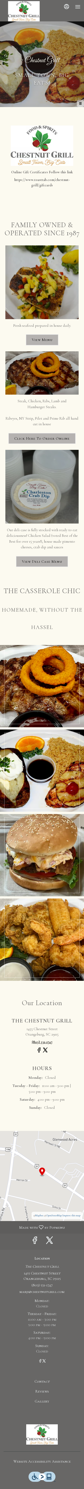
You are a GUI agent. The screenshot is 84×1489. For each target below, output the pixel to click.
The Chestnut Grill (42, 1434)
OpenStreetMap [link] (54, 1215)
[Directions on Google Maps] (42, 1175)
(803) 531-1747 (42, 1285)
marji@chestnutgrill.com (42, 1291)
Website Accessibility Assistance (42, 1461)
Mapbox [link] (39, 1215)
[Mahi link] (42, 281)
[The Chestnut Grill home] (24, 11)
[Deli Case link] (42, 486)
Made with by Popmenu (34, 1227)
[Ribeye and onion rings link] (42, 372)
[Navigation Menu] (78, 7)
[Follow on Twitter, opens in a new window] (45, 1052)
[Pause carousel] (80, 103)
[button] (42, 686)
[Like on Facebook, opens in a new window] (39, 1052)
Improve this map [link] (71, 1215)
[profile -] (66, 6)
